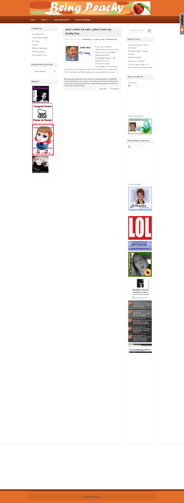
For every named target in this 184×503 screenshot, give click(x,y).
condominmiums (102, 79)
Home (33, 20)
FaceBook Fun (38, 34)
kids (71, 83)
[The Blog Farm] (140, 297)
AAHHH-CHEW (134, 57)
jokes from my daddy (105, 81)
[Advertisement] (140, 400)
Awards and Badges (83, 20)
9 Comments (114, 89)
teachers (105, 83)
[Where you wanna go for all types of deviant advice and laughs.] (40, 94)
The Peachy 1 (132, 82)
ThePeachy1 (86, 39)
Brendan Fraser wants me (86, 79)
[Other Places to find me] (140, 286)
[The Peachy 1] (136, 99)
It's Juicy (35, 41)
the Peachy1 (68, 85)
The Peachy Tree (39, 55)
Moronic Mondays (39, 48)
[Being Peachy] (90, 8)
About (43, 20)
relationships (96, 83)
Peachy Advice (38, 52)
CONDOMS (112, 79)
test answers (113, 83)
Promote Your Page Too (136, 116)
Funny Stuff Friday (40, 38)
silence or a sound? (136, 61)
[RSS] (181, 29)
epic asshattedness (71, 81)
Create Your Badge (134, 184)
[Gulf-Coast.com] (140, 246)
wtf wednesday (79, 85)
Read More (103, 89)
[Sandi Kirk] (136, 164)
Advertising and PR (61, 20)
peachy (75, 83)
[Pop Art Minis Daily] (140, 321)
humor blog (93, 81)
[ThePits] (140, 264)
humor (86, 81)
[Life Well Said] (140, 199)
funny (81, 81)
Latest (34, 45)
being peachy (71, 79)
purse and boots (85, 83)
